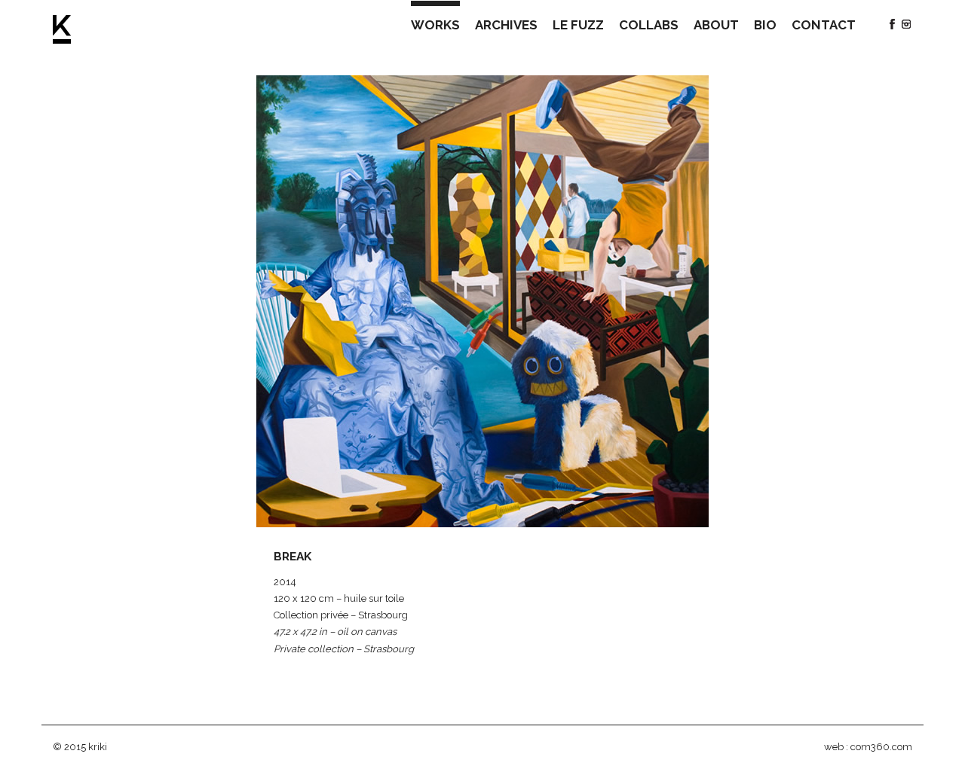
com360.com (881, 746)
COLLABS (649, 24)
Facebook (892, 24)
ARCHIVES (506, 24)
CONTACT (824, 24)
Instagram (906, 24)
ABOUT (716, 24)
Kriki (62, 29)
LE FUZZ (578, 24)
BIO (765, 24)
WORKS (435, 24)
